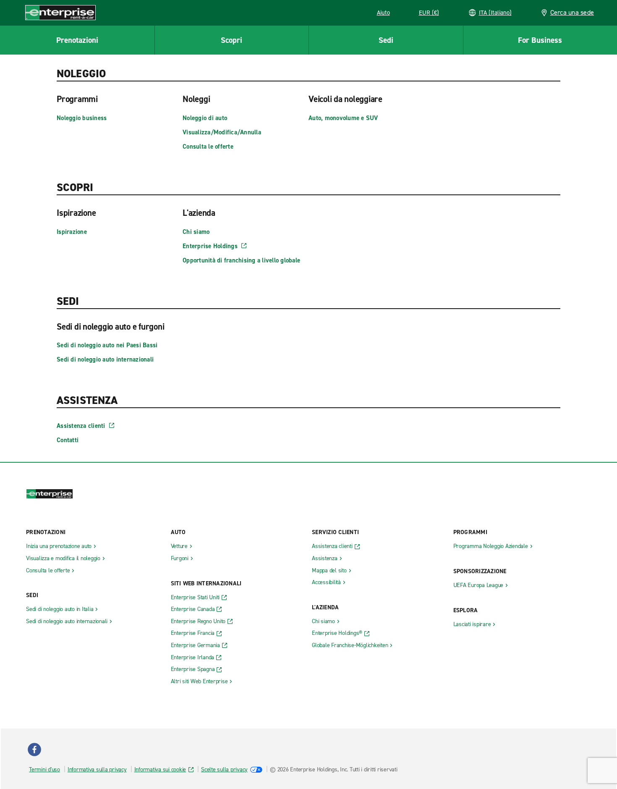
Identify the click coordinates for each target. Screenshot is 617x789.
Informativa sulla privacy (97, 769)
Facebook (34, 749)
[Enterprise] (60, 12)
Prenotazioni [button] (77, 40)
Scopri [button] (231, 40)
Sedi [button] (386, 40)
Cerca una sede (572, 12)
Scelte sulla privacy (224, 769)
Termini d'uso (44, 769)
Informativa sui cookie (160, 769)
